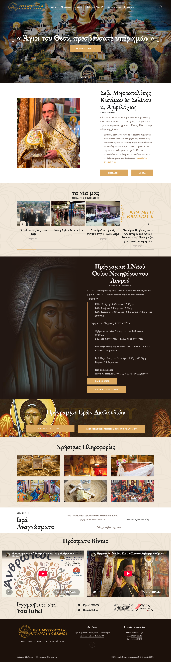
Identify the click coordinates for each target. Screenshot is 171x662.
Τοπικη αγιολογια (85, 49)
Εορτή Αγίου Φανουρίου (68, 230)
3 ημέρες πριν (137, 245)
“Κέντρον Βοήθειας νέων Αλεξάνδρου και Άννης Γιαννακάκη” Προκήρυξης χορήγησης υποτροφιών (137, 235)
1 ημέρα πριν (33, 238)
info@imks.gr (137, 632)
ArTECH (150, 657)
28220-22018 (136, 635)
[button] (148, 224)
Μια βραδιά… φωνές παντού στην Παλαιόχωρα (103, 232)
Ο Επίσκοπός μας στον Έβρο (33, 232)
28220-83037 (136, 639)
